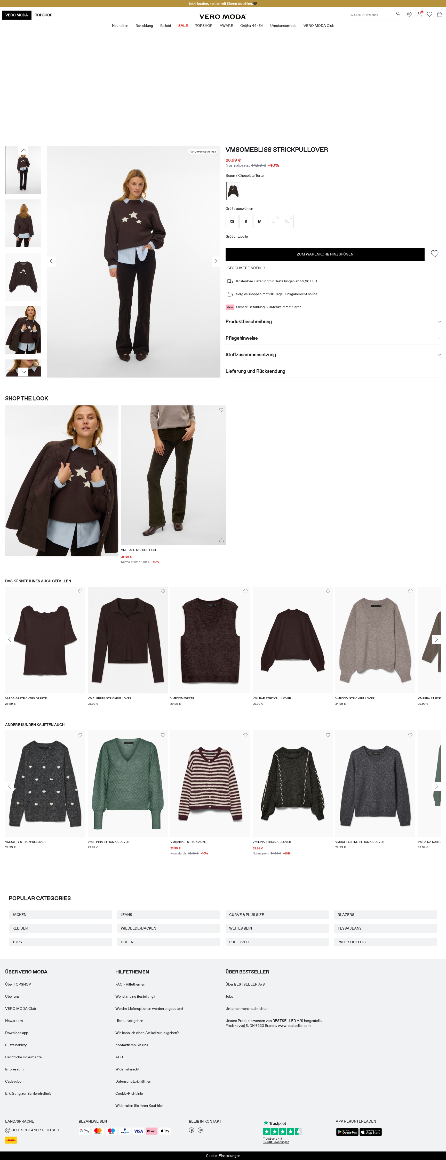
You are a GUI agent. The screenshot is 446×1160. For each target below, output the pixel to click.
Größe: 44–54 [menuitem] (251, 25)
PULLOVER (239, 942)
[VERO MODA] (223, 17)
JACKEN (19, 915)
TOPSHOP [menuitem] (203, 25)
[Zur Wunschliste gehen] (429, 16)
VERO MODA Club (20, 1008)
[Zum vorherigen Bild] (23, 150)
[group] (45, 649)
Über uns (12, 996)
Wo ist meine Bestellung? (135, 996)
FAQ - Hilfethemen (130, 984)
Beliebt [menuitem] (165, 25)
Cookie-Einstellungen (223, 1156)
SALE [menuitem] (183, 25)
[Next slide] (436, 639)
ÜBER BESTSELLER (247, 971)
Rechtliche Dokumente (23, 1057)
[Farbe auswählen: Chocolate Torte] (233, 191)
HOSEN (127, 942)
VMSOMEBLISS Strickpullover (277, 149)
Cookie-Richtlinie (129, 1093)
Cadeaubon (14, 1081)
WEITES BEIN (240, 928)
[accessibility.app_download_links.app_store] (370, 1135)
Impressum (14, 1069)
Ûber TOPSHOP (18, 984)
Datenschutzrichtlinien (133, 1081)
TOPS (17, 942)
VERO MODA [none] (16, 15)
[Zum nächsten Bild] (23, 371)
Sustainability (16, 1045)
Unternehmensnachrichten (247, 1008)
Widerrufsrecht (127, 1069)
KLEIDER (20, 928)
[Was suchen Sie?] (398, 13)
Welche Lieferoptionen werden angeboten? (149, 1008)
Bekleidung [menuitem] (144, 25)
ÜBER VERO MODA (26, 971)
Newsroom (14, 1021)
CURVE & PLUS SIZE (246, 915)
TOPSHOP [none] (43, 15)
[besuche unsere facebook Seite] (191, 1131)
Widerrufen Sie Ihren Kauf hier (139, 1105)
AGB (119, 1057)
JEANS (126, 915)
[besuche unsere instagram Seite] (200, 1131)
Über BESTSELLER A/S (245, 984)
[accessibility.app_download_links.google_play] (347, 1135)
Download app (16, 1033)
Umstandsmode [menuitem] (283, 25)
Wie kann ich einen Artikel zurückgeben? (147, 1033)
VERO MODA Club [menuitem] (319, 25)
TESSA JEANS (350, 928)
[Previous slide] (9, 639)
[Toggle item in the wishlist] (434, 254)
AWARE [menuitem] (226, 25)
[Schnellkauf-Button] (221, 540)
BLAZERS (346, 915)
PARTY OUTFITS (352, 942)
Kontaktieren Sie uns (131, 1045)
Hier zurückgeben (129, 1021)
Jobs (229, 996)
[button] (232, 221)
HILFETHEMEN (132, 971)
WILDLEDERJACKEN (138, 928)
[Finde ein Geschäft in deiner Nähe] (409, 16)
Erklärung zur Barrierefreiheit (28, 1093)
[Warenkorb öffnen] (439, 15)
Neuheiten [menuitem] (120, 25)
